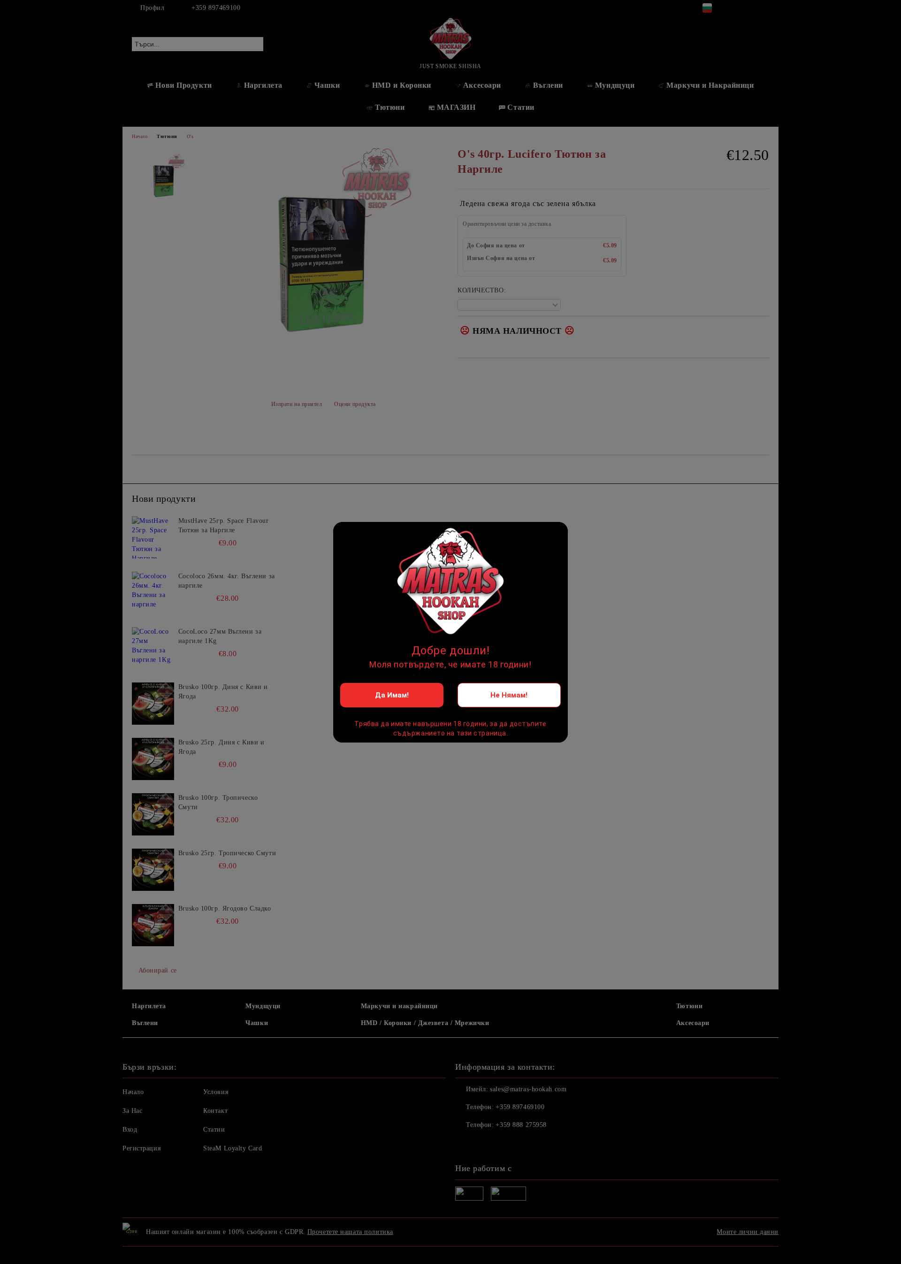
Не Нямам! (508, 695)
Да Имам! (392, 695)
